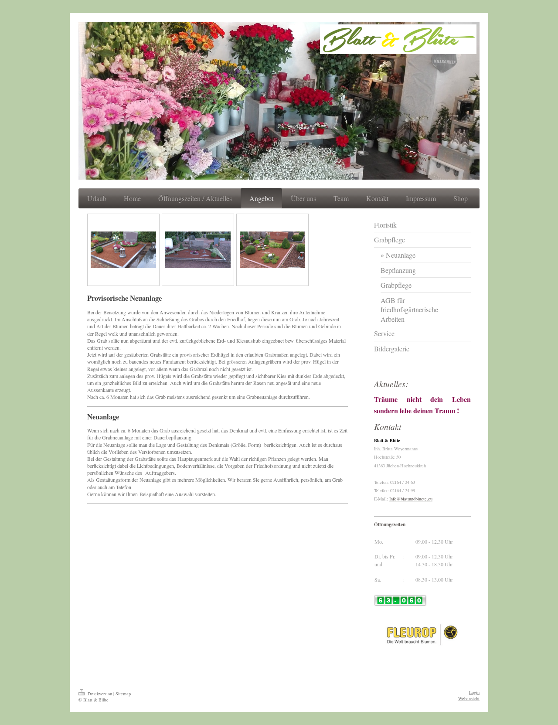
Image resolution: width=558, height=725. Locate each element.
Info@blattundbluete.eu (410, 499)
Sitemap (123, 694)
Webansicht (469, 698)
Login (474, 692)
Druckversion (99, 694)
